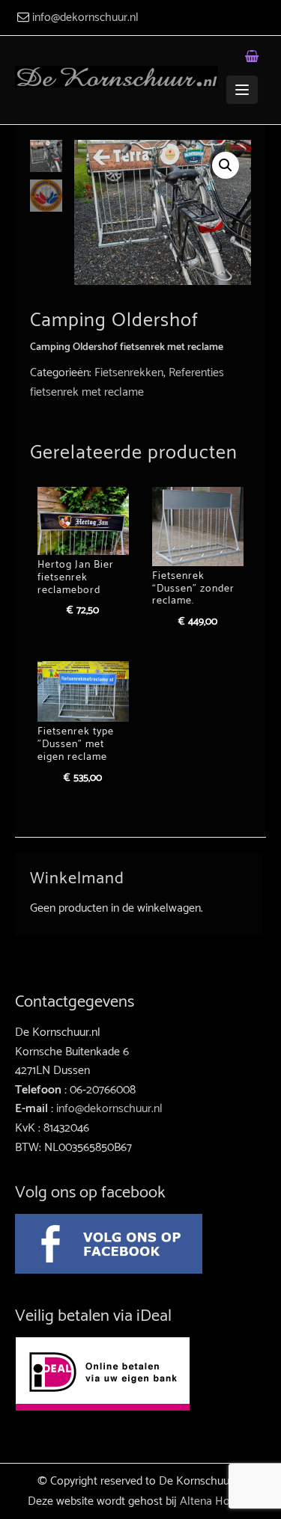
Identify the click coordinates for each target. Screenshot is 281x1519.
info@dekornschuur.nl (85, 17)
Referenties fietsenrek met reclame (127, 382)
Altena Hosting (216, 1501)
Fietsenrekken (128, 373)
